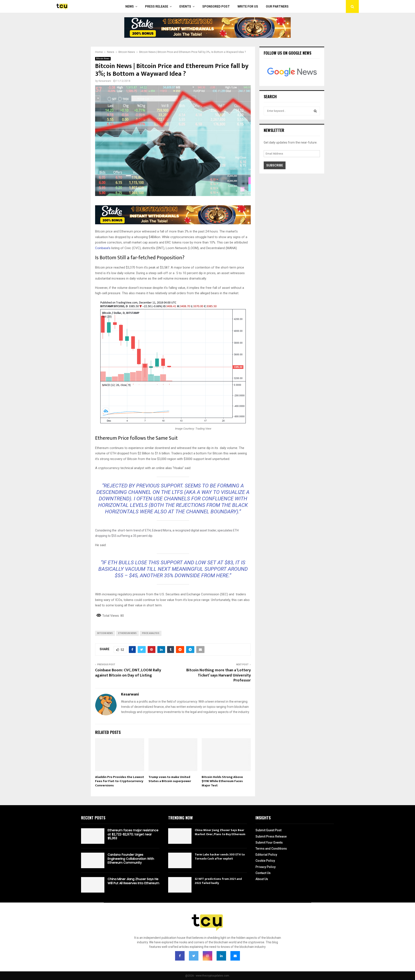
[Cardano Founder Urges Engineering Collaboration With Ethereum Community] (92, 860)
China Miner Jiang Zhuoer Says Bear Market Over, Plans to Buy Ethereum (220, 832)
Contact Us (263, 873)
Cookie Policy (265, 860)
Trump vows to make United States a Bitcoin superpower (169, 779)
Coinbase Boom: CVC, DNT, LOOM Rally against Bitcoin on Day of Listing (128, 673)
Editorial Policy (266, 854)
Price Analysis (150, 633)
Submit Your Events (269, 842)
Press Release (156, 6)
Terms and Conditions (271, 848)
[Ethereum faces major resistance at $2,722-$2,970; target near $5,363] (92, 836)
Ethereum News (127, 633)
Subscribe (274, 165)
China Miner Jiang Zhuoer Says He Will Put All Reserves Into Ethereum (133, 881)
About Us (261, 879)
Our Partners (277, 6)
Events (185, 6)
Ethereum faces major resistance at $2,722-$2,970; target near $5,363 (133, 834)
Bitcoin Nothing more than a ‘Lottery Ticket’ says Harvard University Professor (218, 675)
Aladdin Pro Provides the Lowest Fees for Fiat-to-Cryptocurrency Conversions (119, 781)
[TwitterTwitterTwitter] (193, 956)
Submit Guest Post (268, 830)
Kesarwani (105, 80)
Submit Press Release (271, 836)
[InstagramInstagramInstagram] (207, 956)
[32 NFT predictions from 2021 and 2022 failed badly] (180, 885)
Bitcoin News (103, 58)
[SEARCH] (315, 111)
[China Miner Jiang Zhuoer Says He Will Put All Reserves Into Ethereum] (92, 885)
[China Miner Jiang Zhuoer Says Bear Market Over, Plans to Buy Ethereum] (180, 836)
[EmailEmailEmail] (235, 956)
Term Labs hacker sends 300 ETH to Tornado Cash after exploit (220, 856)
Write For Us (248, 6)
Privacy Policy (265, 867)
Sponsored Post (216, 6)
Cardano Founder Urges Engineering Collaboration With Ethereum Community (131, 858)
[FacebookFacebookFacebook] (180, 956)
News (129, 6)
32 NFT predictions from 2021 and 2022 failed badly (218, 880)
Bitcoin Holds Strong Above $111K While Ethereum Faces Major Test (222, 781)
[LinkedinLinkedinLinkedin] (221, 956)
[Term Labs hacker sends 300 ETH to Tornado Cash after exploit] (180, 860)
